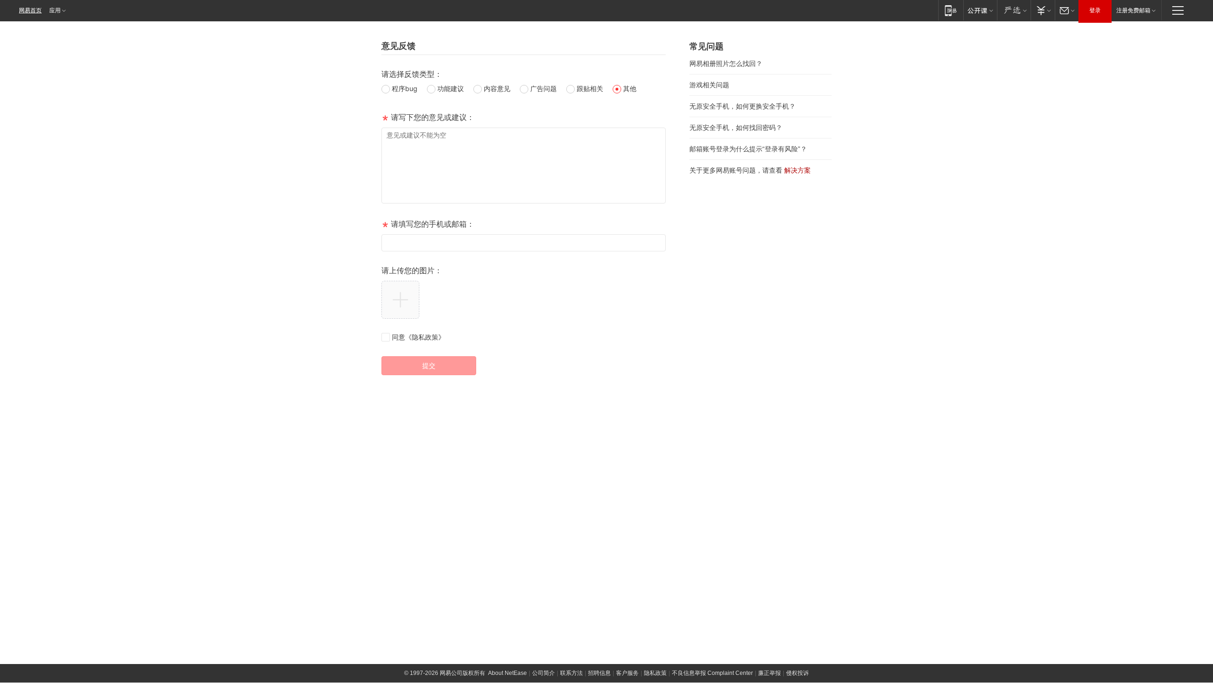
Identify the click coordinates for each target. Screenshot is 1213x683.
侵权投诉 (797, 673)
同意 (418, 337)
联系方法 (571, 673)
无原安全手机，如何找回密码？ (735, 127)
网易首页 (30, 10)
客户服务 (627, 673)
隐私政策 (655, 673)
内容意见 (497, 88)
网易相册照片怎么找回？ (725, 63)
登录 (1095, 10)
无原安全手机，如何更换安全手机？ (742, 106)
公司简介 (543, 673)
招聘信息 (599, 673)
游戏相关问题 (709, 85)
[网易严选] (1014, 10)
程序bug (404, 88)
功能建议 (450, 88)
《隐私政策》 (425, 337)
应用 (55, 10)
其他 (629, 88)
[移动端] (950, 10)
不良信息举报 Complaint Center (712, 673)
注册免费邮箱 (1133, 10)
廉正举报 (769, 673)
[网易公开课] (980, 10)
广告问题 (543, 88)
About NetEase (507, 673)
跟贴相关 (590, 88)
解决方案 (797, 170)
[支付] (1043, 10)
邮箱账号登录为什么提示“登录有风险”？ (748, 149)
